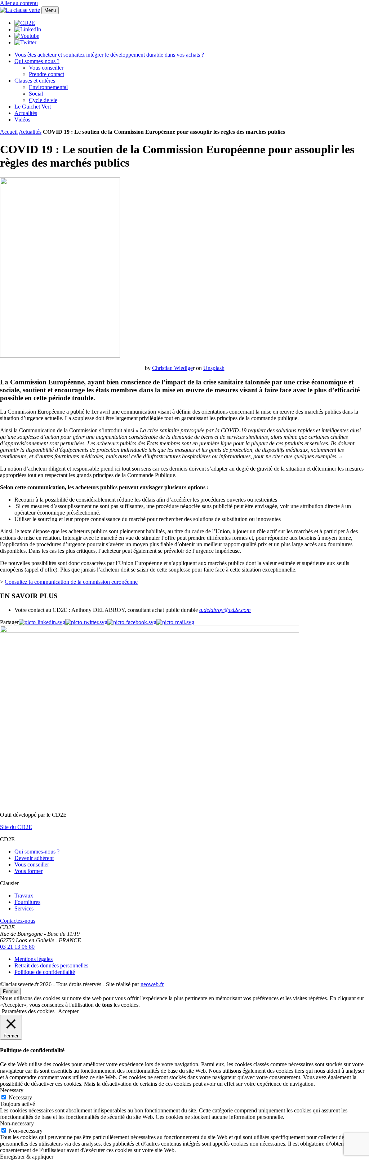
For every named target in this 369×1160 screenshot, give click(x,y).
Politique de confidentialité (44, 972)
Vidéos (22, 119)
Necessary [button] (11, 1090)
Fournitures (27, 902)
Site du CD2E (16, 827)
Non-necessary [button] (17, 1123)
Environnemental (48, 87)
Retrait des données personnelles (51, 965)
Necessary (20, 1097)
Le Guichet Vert (32, 106)
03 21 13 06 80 (17, 947)
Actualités (25, 113)
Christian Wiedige (172, 368)
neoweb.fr (152, 984)
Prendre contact (46, 74)
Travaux (23, 895)
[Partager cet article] (175, 622)
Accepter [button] (68, 1011)
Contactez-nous (17, 921)
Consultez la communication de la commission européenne (71, 582)
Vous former (28, 871)
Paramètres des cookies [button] (28, 1011)
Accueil (9, 132)
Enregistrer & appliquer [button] (26, 1157)
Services (24, 908)
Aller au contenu (19, 3)
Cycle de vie (43, 100)
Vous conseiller (46, 68)
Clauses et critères (34, 81)
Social (36, 94)
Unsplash (213, 368)
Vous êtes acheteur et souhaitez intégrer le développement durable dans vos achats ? (109, 55)
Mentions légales (33, 959)
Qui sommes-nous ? (36, 61)
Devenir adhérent (34, 858)
